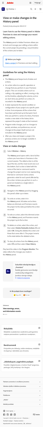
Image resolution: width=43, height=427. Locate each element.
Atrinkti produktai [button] (8, 404)
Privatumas (25, 418)
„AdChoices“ (29, 423)
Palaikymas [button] (6, 395)
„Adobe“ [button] (5, 400)
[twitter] (11, 415)
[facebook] (4, 415)
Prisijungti (37, 3)
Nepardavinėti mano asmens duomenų (12, 423)
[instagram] (8, 415)
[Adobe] (10, 3)
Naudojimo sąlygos (8, 421)
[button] (30, 2)
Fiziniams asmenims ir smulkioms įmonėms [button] (16, 382)
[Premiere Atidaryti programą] (40, 9)
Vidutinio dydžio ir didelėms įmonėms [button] (14, 386)
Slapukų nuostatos (18, 421)
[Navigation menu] (3, 3)
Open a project (10, 63)
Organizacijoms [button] (7, 391)
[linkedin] (15, 415)
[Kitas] (31, 311)
